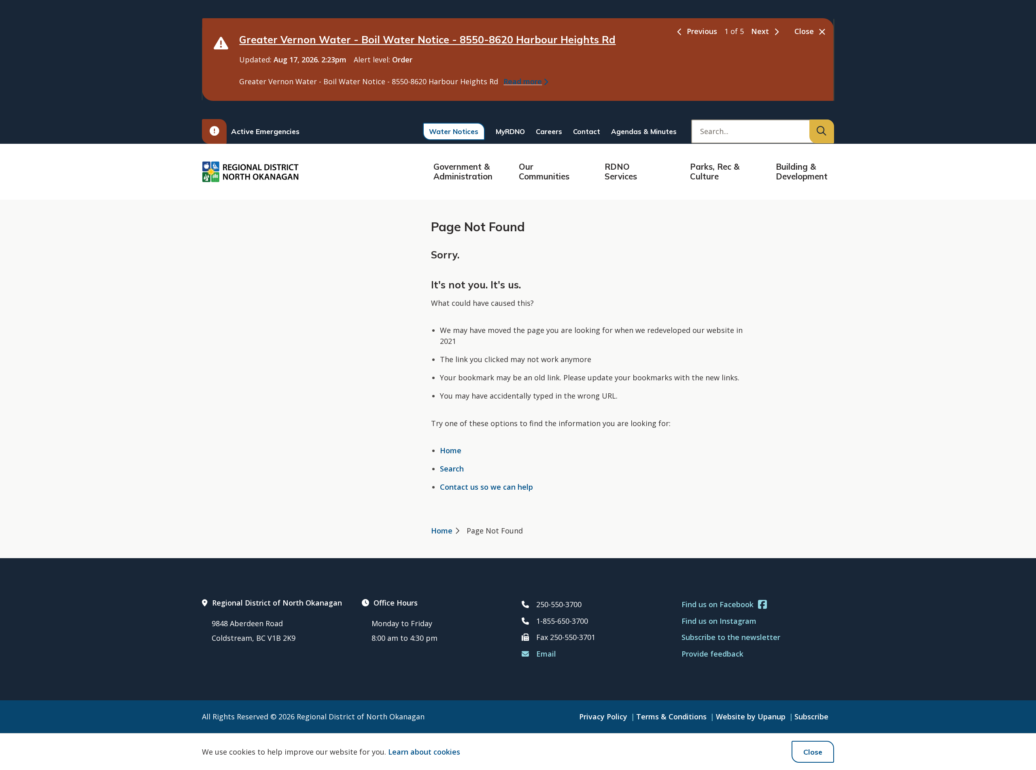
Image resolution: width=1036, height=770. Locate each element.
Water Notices (453, 131)
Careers (549, 131)
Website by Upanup (750, 716)
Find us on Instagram (718, 621)
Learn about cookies (424, 752)
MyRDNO (510, 131)
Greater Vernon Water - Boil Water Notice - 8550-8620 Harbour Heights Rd (427, 39)
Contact (586, 131)
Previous (702, 31)
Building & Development (802, 171)
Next (760, 31)
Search (452, 469)
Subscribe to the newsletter (730, 637)
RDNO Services (621, 171)
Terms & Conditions (671, 716)
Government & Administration (463, 171)
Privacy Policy (603, 716)
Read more (522, 81)
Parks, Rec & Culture (714, 171)
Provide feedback (712, 654)
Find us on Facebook (717, 604)
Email (546, 654)
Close (812, 752)
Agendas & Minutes (644, 131)
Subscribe (811, 716)
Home (450, 450)
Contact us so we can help (486, 487)
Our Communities (544, 171)
